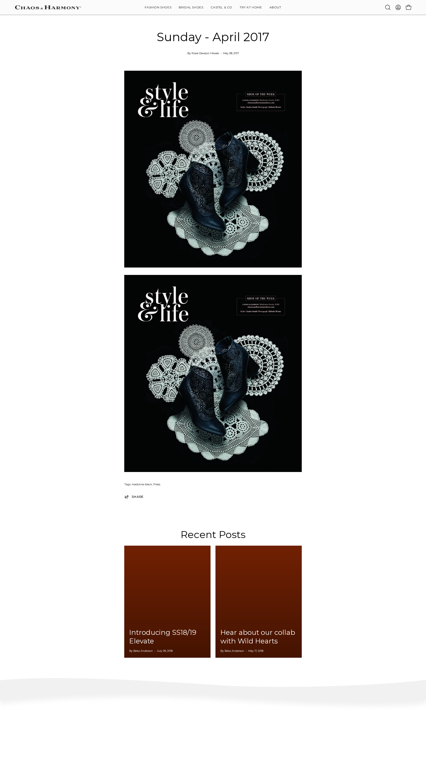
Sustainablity (186, 735)
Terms (19, 750)
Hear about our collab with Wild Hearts (257, 636)
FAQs (19, 721)
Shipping (21, 735)
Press (156, 484)
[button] (275, 7)
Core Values (185, 721)
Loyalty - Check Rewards (32, 728)
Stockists (346, 728)
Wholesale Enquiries (354, 721)
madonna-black (142, 484)
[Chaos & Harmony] (48, 7)
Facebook (265, 728)
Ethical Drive (186, 728)
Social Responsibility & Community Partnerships (211, 742)
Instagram (266, 721)
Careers (345, 735)
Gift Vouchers (349, 742)
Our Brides (266, 735)
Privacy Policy (25, 757)
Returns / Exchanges (29, 742)
